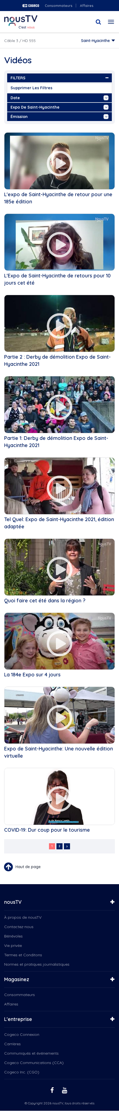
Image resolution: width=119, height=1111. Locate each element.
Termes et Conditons (23, 954)
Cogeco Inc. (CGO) (21, 1072)
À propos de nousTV (23, 917)
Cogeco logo (31, 6)
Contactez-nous (18, 926)
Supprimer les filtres (31, 87)
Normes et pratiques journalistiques (36, 964)
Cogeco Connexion (21, 1034)
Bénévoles (13, 936)
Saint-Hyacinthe (95, 40)
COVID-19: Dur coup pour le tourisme (47, 830)
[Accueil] (20, 21)
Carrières (12, 1043)
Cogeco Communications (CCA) (34, 1062)
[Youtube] (65, 1089)
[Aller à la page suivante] (67, 846)
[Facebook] (52, 1089)
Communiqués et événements (31, 1053)
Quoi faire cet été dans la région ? (45, 600)
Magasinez (16, 979)
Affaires (87, 6)
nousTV (13, 902)
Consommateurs (59, 6)
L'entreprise (18, 1019)
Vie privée (13, 945)
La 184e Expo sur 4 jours (32, 674)
